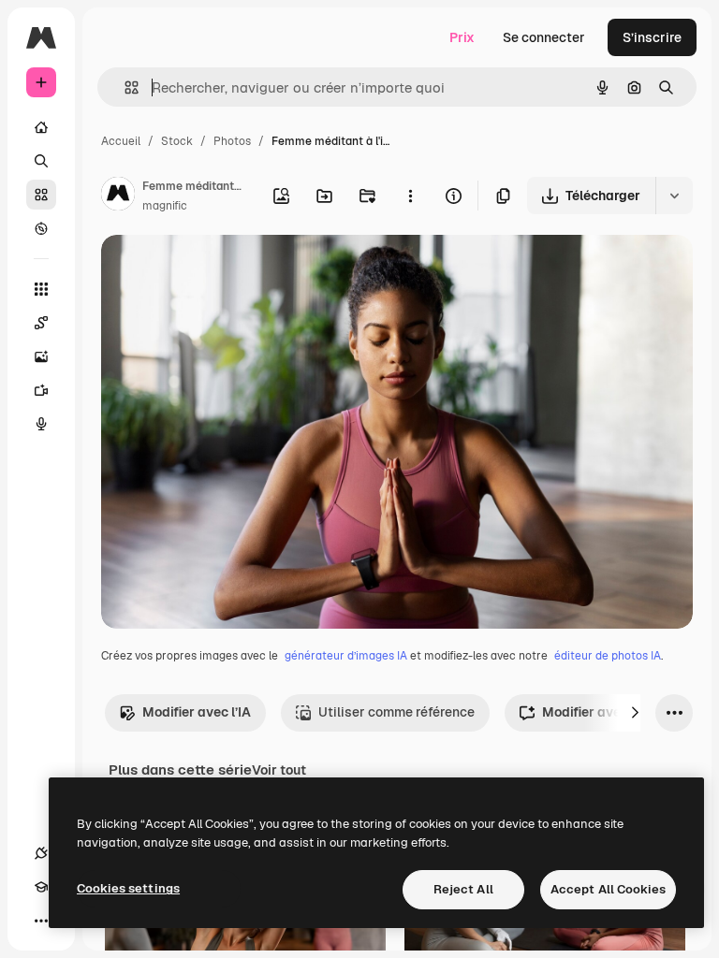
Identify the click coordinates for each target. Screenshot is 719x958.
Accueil (120, 141)
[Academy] (41, 887)
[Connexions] (41, 853)
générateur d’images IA (346, 655)
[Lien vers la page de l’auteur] (118, 196)
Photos (232, 141)
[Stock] (41, 195)
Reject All (463, 889)
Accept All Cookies (608, 889)
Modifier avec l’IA (196, 712)
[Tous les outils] (41, 289)
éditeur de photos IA (607, 655)
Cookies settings (128, 888)
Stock (177, 141)
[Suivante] (635, 713)
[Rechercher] (41, 161)
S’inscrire (652, 37)
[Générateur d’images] (41, 356)
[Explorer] (41, 228)
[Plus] (41, 921)
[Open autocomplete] (124, 87)
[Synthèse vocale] (41, 424)
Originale (225, 271)
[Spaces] (41, 323)
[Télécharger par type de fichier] (674, 195)
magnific (164, 205)
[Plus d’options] (410, 195)
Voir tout (279, 770)
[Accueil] (41, 127)
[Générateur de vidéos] (41, 390)
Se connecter (544, 37)
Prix (462, 37)
